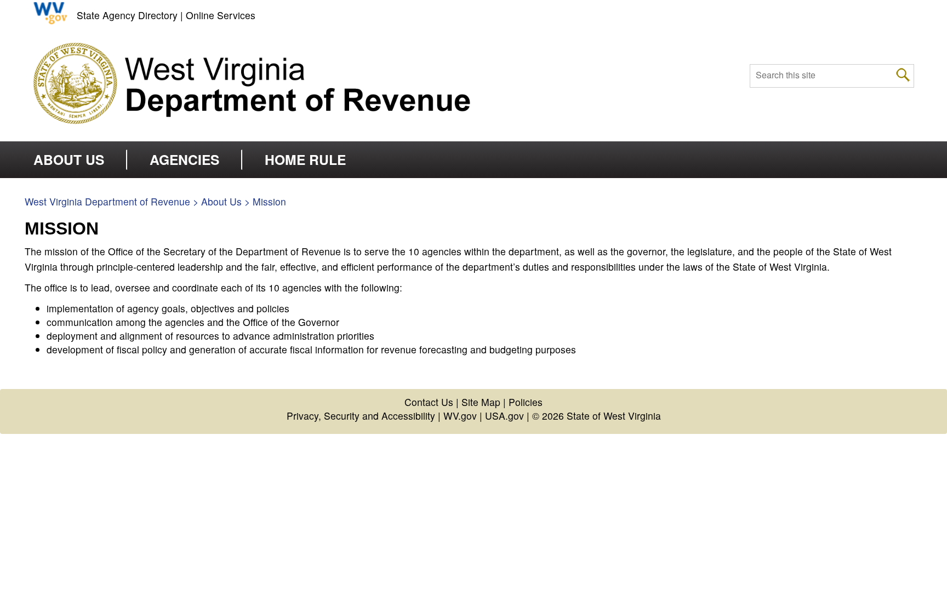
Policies (526, 402)
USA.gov (504, 415)
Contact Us (428, 402)
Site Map (480, 402)
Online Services (220, 15)
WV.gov (460, 415)
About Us (221, 201)
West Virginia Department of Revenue (107, 201)
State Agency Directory (127, 15)
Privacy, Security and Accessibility (361, 415)
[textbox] (832, 76)
